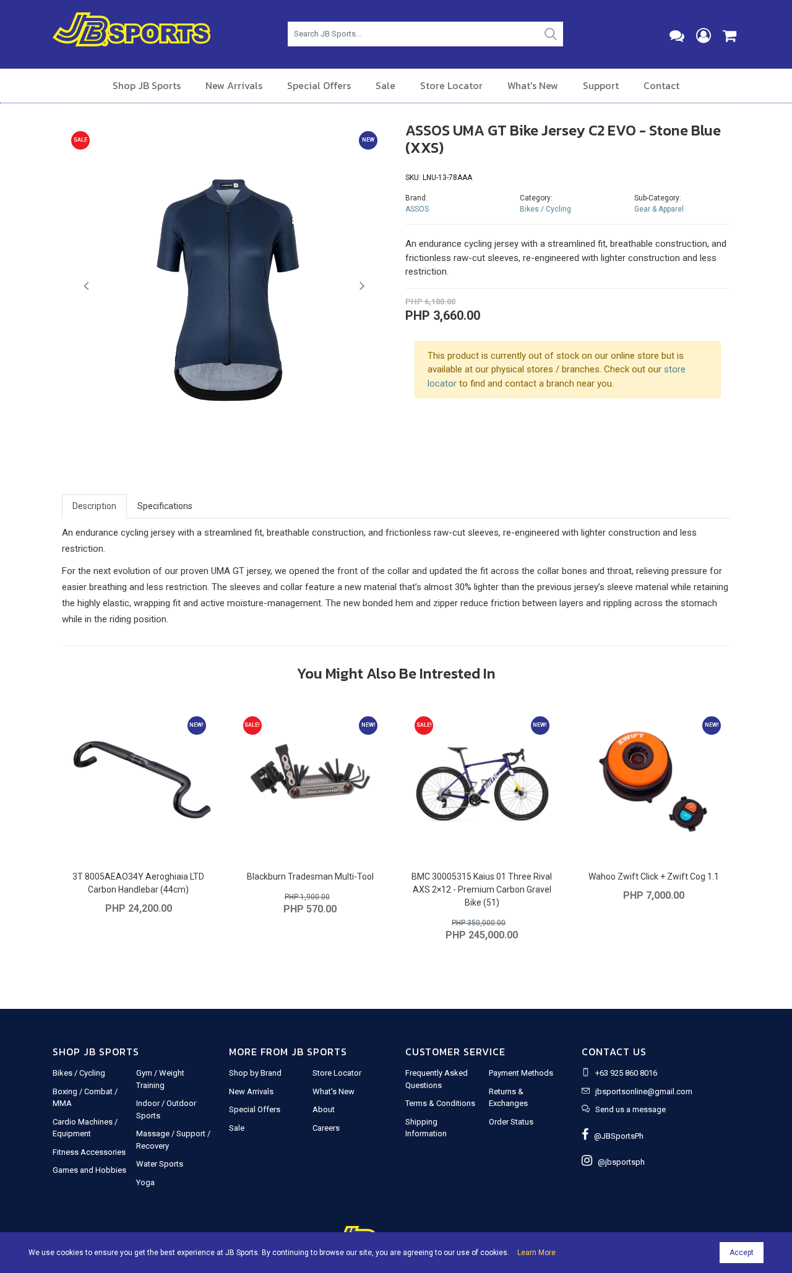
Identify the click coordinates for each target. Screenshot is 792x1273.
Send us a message (630, 1109)
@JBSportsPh (616, 1136)
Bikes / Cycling (545, 209)
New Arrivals (233, 85)
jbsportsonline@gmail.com (643, 1091)
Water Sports (159, 1163)
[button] (86, 286)
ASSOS (417, 209)
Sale (385, 85)
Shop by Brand (255, 1073)
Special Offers (319, 85)
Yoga (145, 1182)
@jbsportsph (618, 1162)
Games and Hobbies (89, 1170)
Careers (326, 1128)
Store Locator (451, 85)
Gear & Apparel (659, 209)
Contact (661, 85)
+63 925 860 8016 (626, 1073)
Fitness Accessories (89, 1152)
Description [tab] (94, 506)
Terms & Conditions (440, 1103)
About (323, 1109)
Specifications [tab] (164, 506)
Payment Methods (521, 1073)
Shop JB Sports (147, 85)
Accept (742, 1252)
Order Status (511, 1121)
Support (601, 85)
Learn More (536, 1252)
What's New (532, 85)
